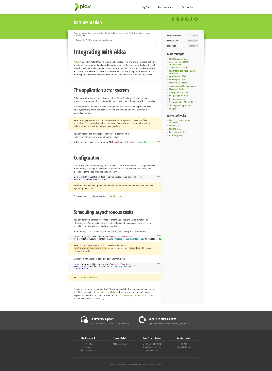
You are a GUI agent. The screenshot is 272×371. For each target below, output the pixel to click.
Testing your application (180, 105)
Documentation (165, 7)
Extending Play (176, 135)
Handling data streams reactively (179, 121)
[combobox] (115, 40)
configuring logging (115, 196)
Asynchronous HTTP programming (179, 63)
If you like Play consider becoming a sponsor (169, 323)
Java (196, 40)
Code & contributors (152, 343)
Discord (110, 323)
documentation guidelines (105, 292)
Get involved (152, 350)
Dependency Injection (179, 132)
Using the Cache (177, 89)
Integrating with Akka (178, 95)
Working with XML (177, 79)
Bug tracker (152, 346)
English (192, 45)
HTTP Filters (175, 128)
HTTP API (174, 125)
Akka (76, 61)
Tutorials (88, 346)
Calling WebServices (178, 92)
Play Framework (84, 6)
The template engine (178, 67)
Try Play (146, 7)
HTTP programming (178, 58)
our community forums (131, 295)
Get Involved (188, 7)
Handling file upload (178, 82)
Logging (172, 108)
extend (203, 32)
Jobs (120, 343)
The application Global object (182, 102)
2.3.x (113, 33)
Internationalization (177, 98)
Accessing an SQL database (182, 85)
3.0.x (193, 35)
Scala (190, 40)
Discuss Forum (98, 323)
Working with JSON (178, 76)
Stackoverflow (122, 323)
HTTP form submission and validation (182, 71)
